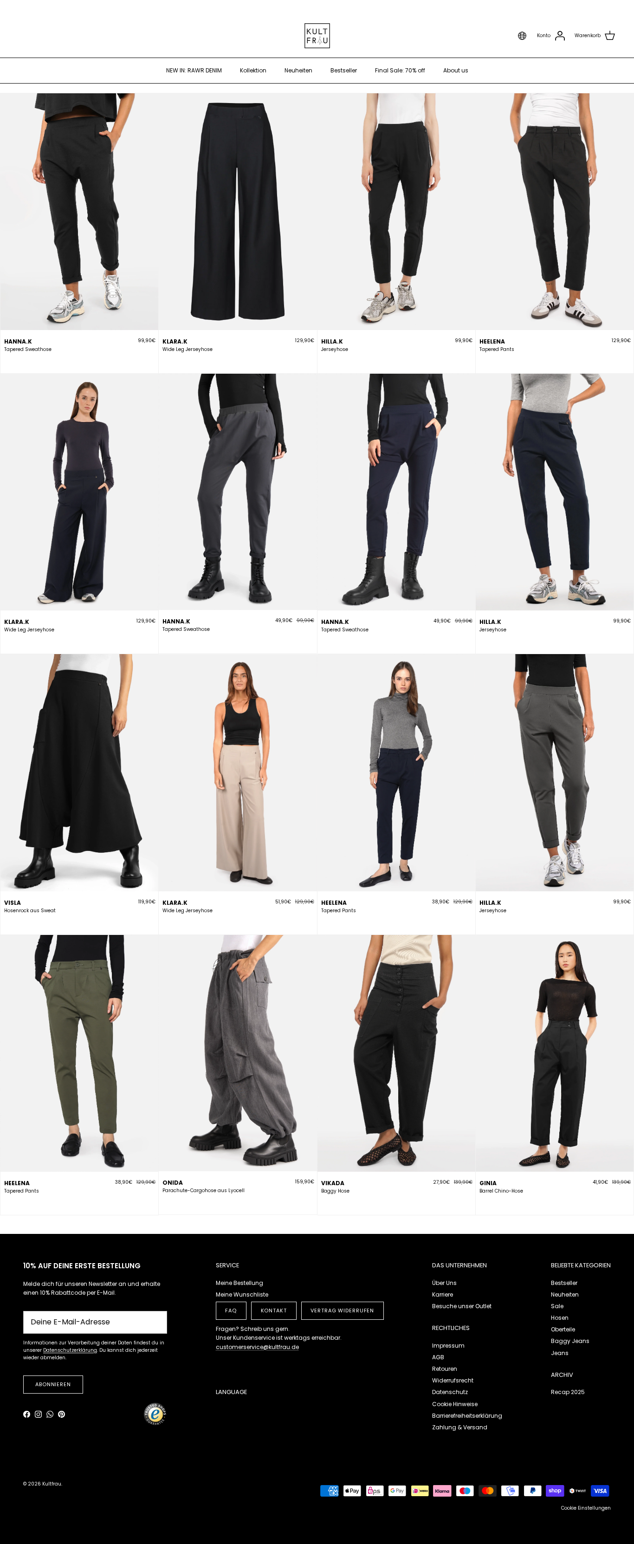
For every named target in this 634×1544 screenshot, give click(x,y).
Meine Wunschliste (242, 1294)
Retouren (444, 1369)
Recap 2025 (568, 1392)
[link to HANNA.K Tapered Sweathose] (79, 211)
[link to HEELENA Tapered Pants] (555, 211)
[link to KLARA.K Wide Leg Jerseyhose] (238, 211)
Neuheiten (298, 70)
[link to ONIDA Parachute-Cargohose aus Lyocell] (238, 1053)
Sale (557, 1306)
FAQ (231, 1310)
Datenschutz (450, 1392)
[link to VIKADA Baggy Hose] (396, 1053)
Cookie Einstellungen (586, 1508)
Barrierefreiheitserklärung (467, 1416)
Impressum (448, 1345)
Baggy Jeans (570, 1341)
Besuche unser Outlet (462, 1306)
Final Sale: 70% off (400, 70)
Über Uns (444, 1283)
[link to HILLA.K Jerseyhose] (396, 211)
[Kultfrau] (317, 35)
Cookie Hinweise (455, 1404)
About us (455, 70)
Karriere (442, 1294)
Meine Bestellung (239, 1283)
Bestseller (343, 70)
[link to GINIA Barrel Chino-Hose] (555, 1053)
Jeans (560, 1353)
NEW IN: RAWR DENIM (194, 70)
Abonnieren (53, 1384)
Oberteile (563, 1329)
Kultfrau (51, 1483)
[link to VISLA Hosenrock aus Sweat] (79, 772)
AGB (438, 1357)
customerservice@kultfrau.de (257, 1347)
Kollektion (253, 70)
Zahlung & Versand (459, 1427)
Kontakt (274, 1310)
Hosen (560, 1318)
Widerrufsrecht (452, 1380)
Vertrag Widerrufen (342, 1310)
